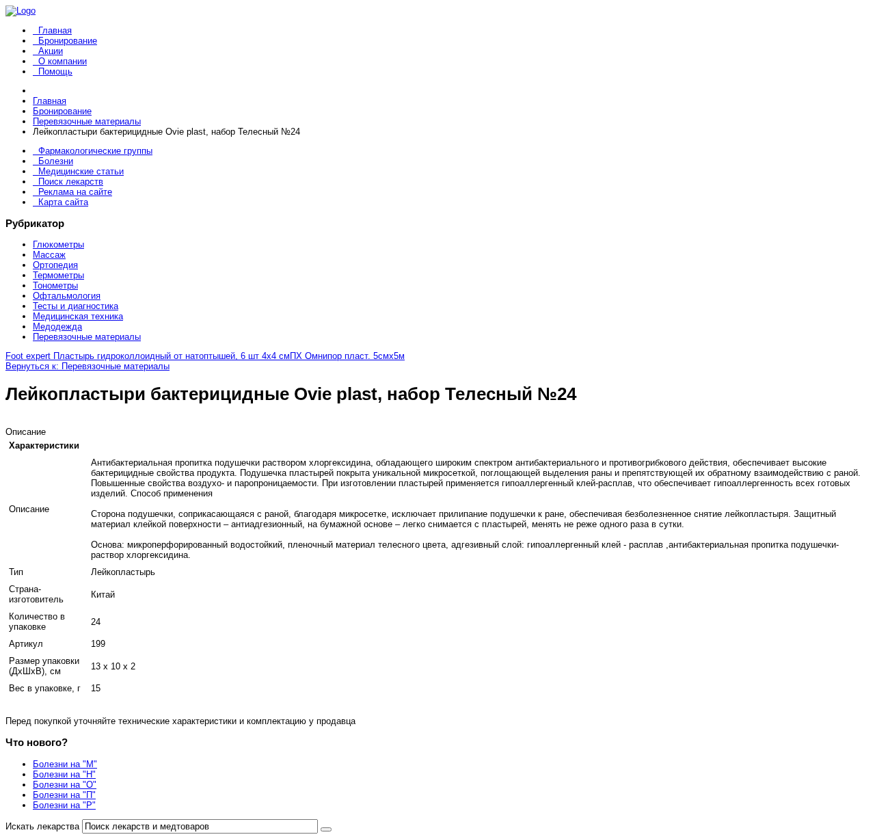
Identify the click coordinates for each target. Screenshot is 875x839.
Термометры (58, 275)
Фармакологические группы (95, 151)
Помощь (55, 71)
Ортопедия (55, 265)
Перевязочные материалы (87, 337)
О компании (62, 61)
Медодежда (57, 326)
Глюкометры (58, 244)
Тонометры (55, 285)
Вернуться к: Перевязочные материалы (87, 366)
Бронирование (67, 41)
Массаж (49, 255)
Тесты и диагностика (75, 306)
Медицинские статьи (81, 171)
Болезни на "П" (64, 795)
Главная (55, 30)
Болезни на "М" (65, 764)
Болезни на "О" (64, 785)
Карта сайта (63, 202)
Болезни (55, 161)
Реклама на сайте (75, 192)
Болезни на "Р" (64, 805)
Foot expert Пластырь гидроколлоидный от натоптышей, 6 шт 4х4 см (147, 356)
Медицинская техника (78, 316)
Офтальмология (66, 296)
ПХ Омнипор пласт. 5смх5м (347, 356)
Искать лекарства (42, 826)
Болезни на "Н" (64, 774)
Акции (50, 51)
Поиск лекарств (70, 181)
